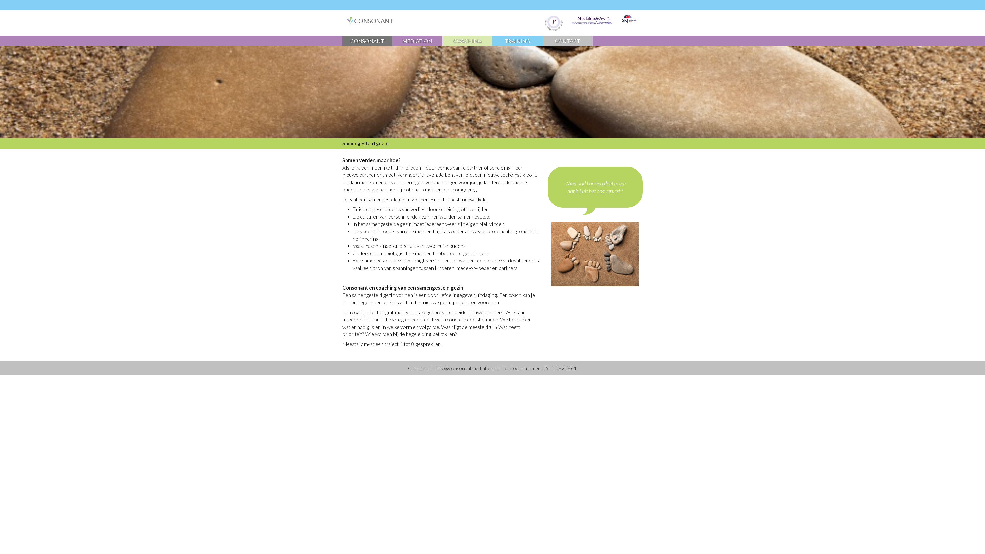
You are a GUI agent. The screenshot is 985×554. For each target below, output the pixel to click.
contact (567, 41)
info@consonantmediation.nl (467, 368)
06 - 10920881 (559, 368)
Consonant (367, 41)
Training (517, 41)
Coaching (467, 41)
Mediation (417, 41)
